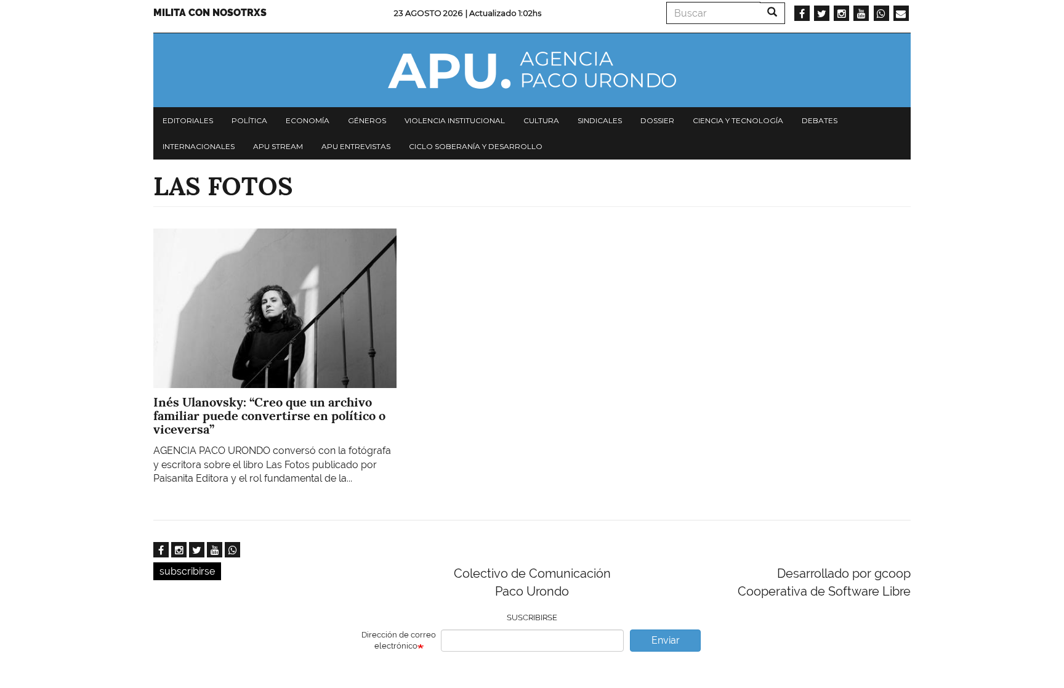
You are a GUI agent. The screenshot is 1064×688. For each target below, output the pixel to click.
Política (249, 120)
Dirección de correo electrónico (398, 640)
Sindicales (600, 120)
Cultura (541, 120)
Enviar (665, 640)
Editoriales (188, 120)
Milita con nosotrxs (210, 12)
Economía (307, 120)
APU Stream (278, 146)
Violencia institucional (455, 120)
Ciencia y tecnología (738, 120)
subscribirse (187, 571)
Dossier (657, 120)
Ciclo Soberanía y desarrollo (475, 146)
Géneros (367, 120)
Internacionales (199, 146)
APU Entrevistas (355, 146)
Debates (819, 120)
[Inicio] (532, 70)
